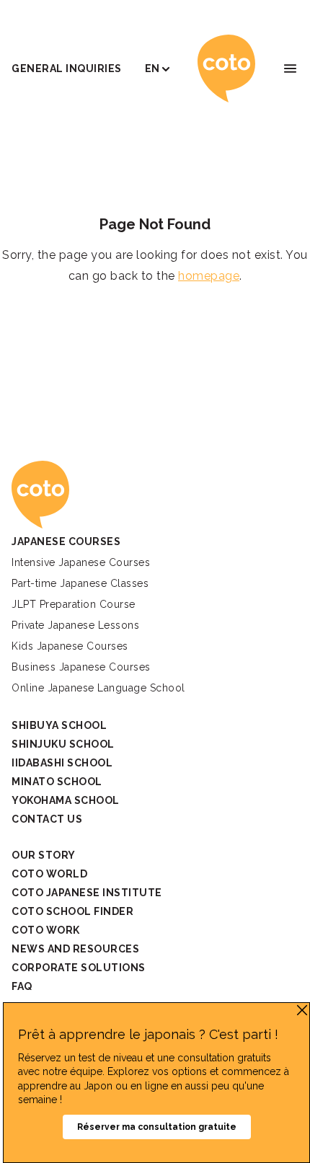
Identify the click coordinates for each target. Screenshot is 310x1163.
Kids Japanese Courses (70, 646)
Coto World (49, 874)
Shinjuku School (63, 744)
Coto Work (46, 930)
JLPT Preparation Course (74, 604)
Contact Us (47, 819)
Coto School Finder (72, 911)
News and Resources (75, 949)
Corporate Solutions (79, 967)
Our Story (44, 855)
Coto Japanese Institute (87, 892)
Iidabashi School (62, 763)
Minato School (57, 781)
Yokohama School (66, 800)
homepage (208, 276)
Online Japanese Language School (98, 688)
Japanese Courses (66, 541)
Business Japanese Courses (81, 667)
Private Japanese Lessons (75, 625)
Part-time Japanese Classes (80, 583)
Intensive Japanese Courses (81, 562)
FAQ (22, 986)
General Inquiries (67, 68)
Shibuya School (59, 725)
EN (152, 68)
